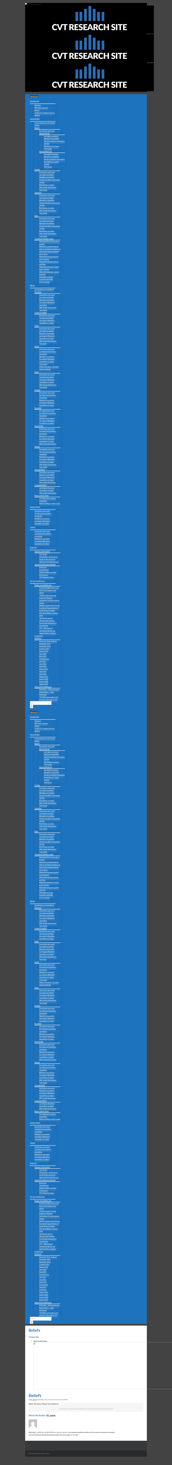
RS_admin (34, 1400)
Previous (32, 1337)
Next (37, 1337)
